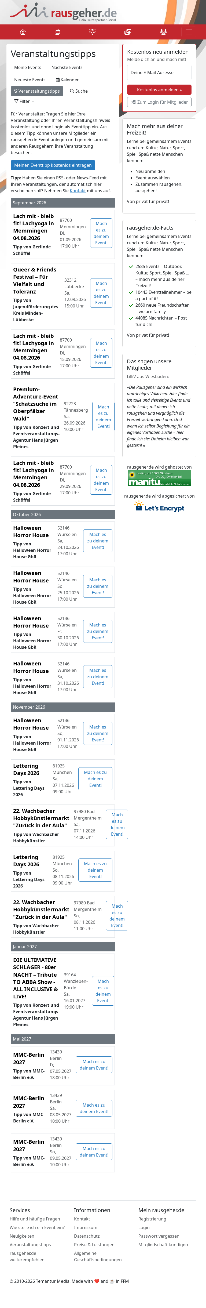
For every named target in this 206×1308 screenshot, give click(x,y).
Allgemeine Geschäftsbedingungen (98, 1256)
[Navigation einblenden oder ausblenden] (188, 32)
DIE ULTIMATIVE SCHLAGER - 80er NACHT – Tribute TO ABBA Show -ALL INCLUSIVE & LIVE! (35, 978)
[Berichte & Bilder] (128, 32)
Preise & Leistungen (94, 1245)
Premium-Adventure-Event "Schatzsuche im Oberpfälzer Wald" (35, 404)
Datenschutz (87, 1236)
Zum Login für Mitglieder (162, 102)
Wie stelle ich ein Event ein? (37, 1227)
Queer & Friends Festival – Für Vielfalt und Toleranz (34, 280)
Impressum (85, 1227)
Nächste (67, 67)
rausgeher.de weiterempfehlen (27, 1256)
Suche (81, 91)
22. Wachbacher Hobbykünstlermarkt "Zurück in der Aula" (41, 818)
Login (144, 1227)
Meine (27, 67)
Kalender (69, 80)
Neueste (30, 80)
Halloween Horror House (31, 531)
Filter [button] (25, 101)
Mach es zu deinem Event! (101, 233)
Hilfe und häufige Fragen (35, 1219)
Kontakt (78, 191)
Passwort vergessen (158, 1236)
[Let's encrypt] (159, 507)
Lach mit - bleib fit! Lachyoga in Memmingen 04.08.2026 (33, 227)
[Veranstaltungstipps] (92, 32)
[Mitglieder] (163, 32)
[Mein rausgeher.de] (25, 32)
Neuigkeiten (22, 1236)
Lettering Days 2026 (26, 769)
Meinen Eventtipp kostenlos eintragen (53, 165)
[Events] (57, 32)
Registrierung (152, 1219)
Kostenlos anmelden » (159, 90)
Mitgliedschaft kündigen (163, 1245)
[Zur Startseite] (63, 12)
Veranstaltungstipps (38, 91)
